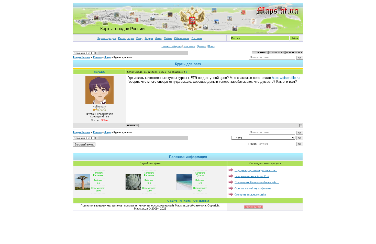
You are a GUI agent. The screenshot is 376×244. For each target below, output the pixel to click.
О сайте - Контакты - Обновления (188, 200)
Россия (97, 57)
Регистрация (126, 38)
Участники (189, 46)
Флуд (107, 57)
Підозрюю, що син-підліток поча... (256, 170)
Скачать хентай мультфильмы (253, 188)
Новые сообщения (172, 46)
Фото (158, 38)
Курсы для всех (123, 57)
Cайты (168, 38)
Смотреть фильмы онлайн (250, 194)
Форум (149, 38)
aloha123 (99, 71)
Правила (201, 46)
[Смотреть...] (82, 181)
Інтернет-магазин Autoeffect (252, 176)
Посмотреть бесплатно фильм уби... (257, 182)
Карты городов (106, 38)
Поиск (211, 46)
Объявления (181, 38)
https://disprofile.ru (286, 78)
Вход (139, 38)
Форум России (81, 57)
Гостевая (197, 38)
